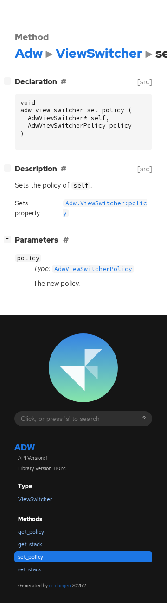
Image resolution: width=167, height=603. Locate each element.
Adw (24, 447)
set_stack (29, 569)
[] (9, 80)
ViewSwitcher (35, 499)
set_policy (30, 557)
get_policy (31, 531)
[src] (144, 82)
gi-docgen (60, 586)
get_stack (30, 544)
